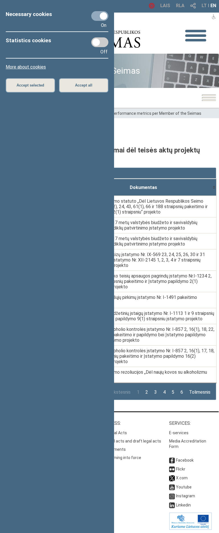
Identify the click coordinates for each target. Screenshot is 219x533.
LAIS (165, 5)
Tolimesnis (199, 392)
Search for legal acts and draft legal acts (123, 441)
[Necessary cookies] (99, 16)
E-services (178, 433)
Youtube (184, 487)
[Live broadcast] (152, 7)
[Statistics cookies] (99, 42)
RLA (180, 5)
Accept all (83, 85)
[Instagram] (172, 496)
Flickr (180, 469)
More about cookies (26, 67)
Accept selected (30, 85)
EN (213, 5)
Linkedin (183, 505)
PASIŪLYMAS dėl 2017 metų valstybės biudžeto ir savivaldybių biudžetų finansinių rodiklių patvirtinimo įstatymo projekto (134, 225)
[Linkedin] (172, 505)
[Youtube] (172, 487)
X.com (182, 478)
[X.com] (172, 478)
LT (204, 5)
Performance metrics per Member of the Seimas (156, 113)
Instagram (185, 496)
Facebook (185, 460)
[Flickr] (172, 469)
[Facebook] (172, 460)
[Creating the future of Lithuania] (190, 528)
